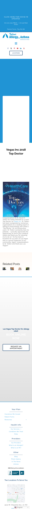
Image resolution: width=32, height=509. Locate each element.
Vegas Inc (17, 221)
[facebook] (8, 48)
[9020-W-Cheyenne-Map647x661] (16, 485)
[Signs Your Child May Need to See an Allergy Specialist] (20, 268)
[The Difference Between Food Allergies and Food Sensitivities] (12, 268)
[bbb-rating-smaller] (16, 467)
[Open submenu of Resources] (26, 419)
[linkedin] (21, 48)
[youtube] (17, 48)
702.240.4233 (8, 23)
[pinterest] (14, 48)
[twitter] (11, 48)
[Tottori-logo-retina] (16, 34)
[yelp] (24, 48)
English (20, 507)
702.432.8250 (23, 23)
